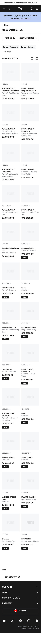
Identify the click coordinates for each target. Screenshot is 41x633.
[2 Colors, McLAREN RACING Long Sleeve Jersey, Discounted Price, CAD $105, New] (30, 320)
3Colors (24, 244)
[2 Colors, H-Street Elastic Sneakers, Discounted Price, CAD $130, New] (11, 450)
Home (7, 25)
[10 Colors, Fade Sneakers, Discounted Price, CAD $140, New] (30, 406)
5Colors (24, 283)
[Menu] (4, 8)
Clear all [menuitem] (6, 52)
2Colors (5, 205)
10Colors (25, 409)
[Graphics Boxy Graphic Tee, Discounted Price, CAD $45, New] (11, 532)
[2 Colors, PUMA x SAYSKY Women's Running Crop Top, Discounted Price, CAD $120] (11, 202)
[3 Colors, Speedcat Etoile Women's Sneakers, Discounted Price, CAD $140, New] (30, 241)
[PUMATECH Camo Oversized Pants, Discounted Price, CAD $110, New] (30, 532)
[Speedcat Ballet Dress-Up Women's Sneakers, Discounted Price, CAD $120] (11, 240)
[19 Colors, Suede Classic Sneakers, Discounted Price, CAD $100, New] (30, 450)
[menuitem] (10, 47)
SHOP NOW (15, 18)
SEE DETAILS (32, 2)
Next (4, 569)
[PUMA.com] (20, 8)
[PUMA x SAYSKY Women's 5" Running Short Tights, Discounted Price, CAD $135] (30, 161)
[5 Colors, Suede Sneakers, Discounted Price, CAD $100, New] (30, 280)
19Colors (25, 453)
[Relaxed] (36, 58)
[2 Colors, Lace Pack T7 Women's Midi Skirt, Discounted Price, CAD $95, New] (11, 362)
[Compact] (32, 58)
